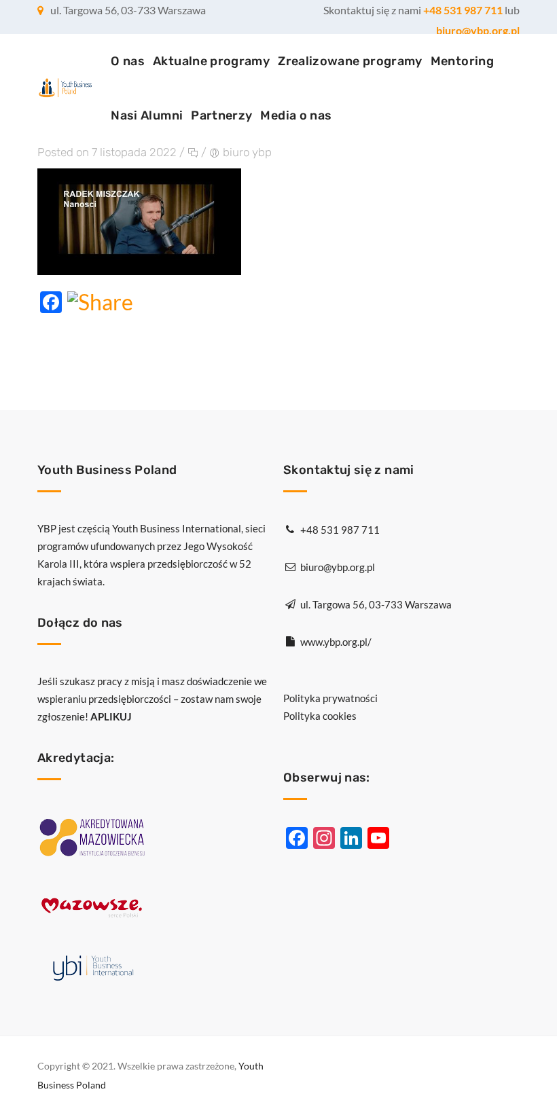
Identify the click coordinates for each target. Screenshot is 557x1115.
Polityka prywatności (330, 698)
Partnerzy (221, 115)
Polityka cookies (320, 716)
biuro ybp (247, 152)
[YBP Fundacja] (65, 88)
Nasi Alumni (147, 115)
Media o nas (295, 115)
